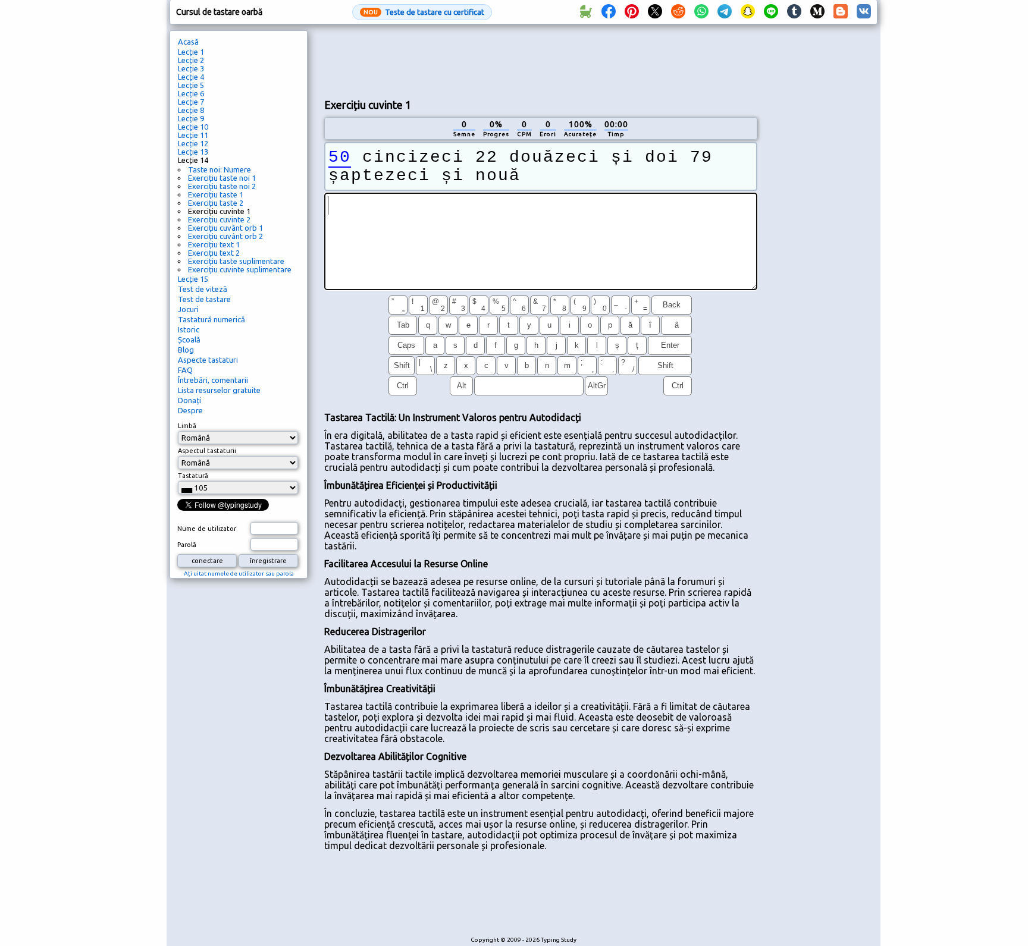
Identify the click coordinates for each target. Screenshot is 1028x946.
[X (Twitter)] (655, 12)
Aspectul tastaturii (207, 450)
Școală (189, 339)
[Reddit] (678, 12)
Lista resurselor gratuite (219, 390)
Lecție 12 (193, 143)
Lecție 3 (191, 68)
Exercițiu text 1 (214, 244)
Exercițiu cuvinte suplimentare (240, 269)
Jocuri (188, 309)
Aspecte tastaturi (208, 360)
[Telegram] (724, 12)
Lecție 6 (191, 93)
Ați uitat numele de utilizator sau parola (239, 573)
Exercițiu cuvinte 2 (219, 219)
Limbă (187, 425)
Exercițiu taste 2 (215, 203)
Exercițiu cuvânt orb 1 (225, 228)
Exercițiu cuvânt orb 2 (225, 236)
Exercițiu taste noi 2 (222, 186)
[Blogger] (840, 12)
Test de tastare (204, 299)
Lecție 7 (191, 102)
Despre (190, 410)
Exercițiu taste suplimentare (236, 261)
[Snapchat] (748, 12)
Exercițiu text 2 (214, 253)
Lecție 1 (191, 52)
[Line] (771, 12)
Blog (186, 349)
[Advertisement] (540, 60)
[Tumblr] (794, 12)
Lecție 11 (193, 135)
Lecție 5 (191, 85)
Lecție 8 (191, 110)
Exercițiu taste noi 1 (222, 178)
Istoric (188, 329)
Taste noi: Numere (219, 169)
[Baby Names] (585, 12)
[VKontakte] (864, 12)
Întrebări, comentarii (213, 380)
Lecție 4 (191, 77)
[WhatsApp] (701, 12)
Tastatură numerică (211, 319)
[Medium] (817, 12)
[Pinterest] (632, 12)
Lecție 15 (193, 279)
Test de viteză (202, 289)
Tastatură (193, 475)
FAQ (185, 370)
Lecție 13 (193, 151)
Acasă (188, 41)
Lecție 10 (193, 126)
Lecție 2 (191, 60)
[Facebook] (608, 12)
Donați (189, 400)
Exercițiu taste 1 (215, 194)
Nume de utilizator (206, 528)
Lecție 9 (191, 118)
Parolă (186, 544)
